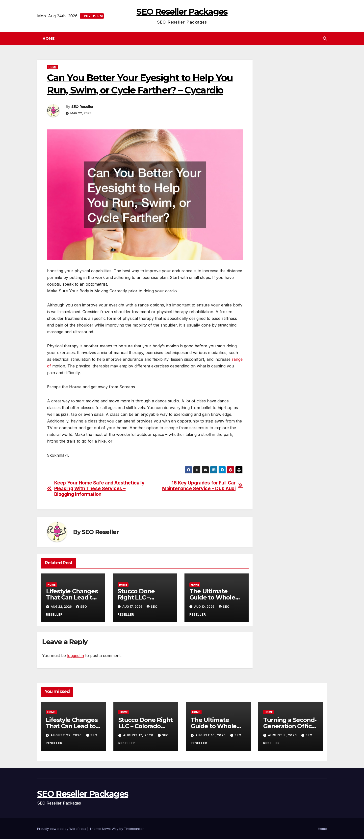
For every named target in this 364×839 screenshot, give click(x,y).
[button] (325, 38)
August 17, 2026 (138, 735)
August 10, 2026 (211, 735)
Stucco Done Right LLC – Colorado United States (145, 726)
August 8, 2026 (283, 735)
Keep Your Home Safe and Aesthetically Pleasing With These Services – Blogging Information (99, 488)
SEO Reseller (82, 106)
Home (48, 38)
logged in (75, 655)
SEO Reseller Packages (181, 11)
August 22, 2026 (67, 735)
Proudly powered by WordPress (62, 829)
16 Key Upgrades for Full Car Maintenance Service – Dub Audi (198, 485)
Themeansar (134, 829)
